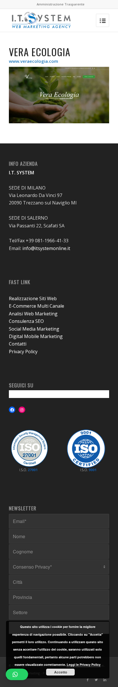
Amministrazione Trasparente (60, 4)
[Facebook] (87, 680)
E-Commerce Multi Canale (36, 306)
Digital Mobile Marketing (36, 336)
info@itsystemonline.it (46, 248)
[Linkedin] (105, 680)
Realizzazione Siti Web (33, 298)
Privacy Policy (23, 351)
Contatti (17, 344)
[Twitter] (96, 680)
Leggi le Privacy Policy (84, 664)
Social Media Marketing (34, 329)
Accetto (60, 672)
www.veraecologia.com (33, 61)
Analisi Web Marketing (33, 314)
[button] (17, 674)
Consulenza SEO (26, 321)
